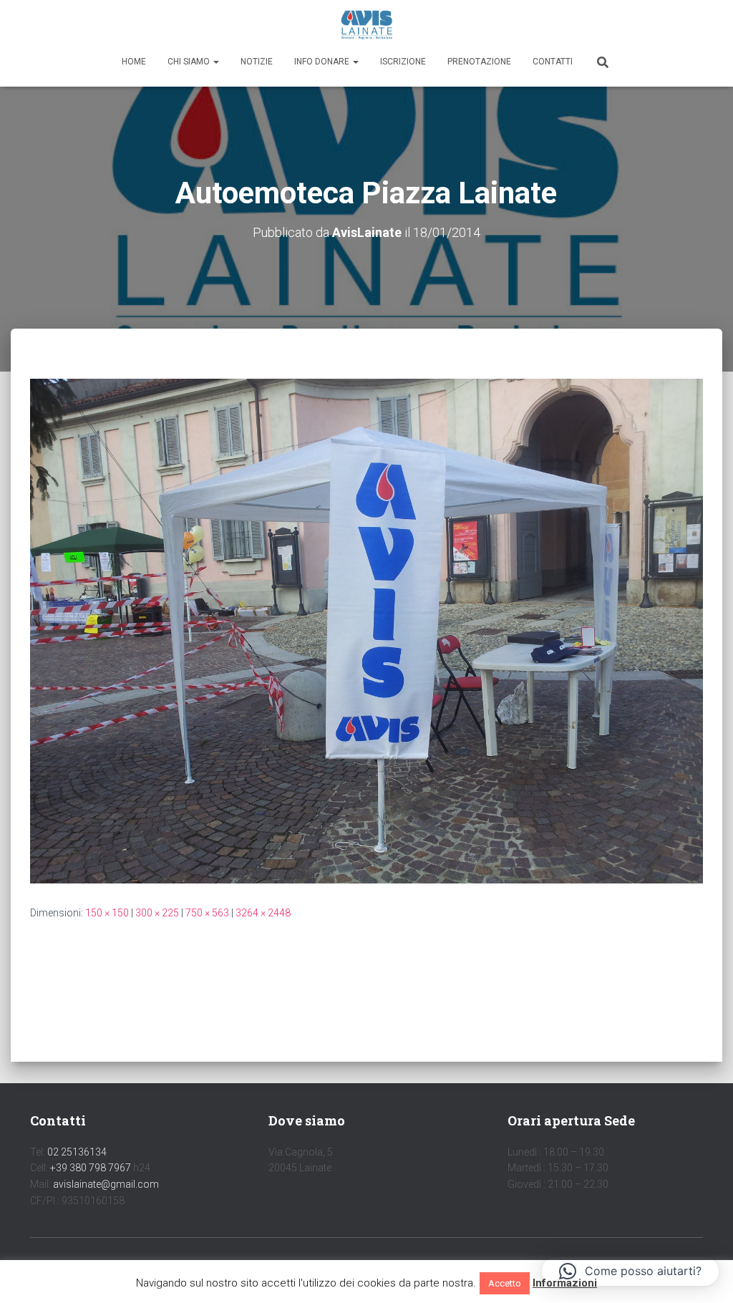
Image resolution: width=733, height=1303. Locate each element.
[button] (215, 62)
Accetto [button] (504, 1283)
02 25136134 (77, 1152)
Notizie (257, 62)
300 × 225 (157, 913)
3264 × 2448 (263, 913)
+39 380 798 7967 (90, 1167)
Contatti (553, 62)
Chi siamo (190, 62)
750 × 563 (207, 913)
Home (134, 62)
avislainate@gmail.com (106, 1184)
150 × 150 (107, 913)
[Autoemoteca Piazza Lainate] (366, 630)
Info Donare (322, 62)
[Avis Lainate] (366, 25)
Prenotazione (479, 62)
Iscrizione (403, 62)
